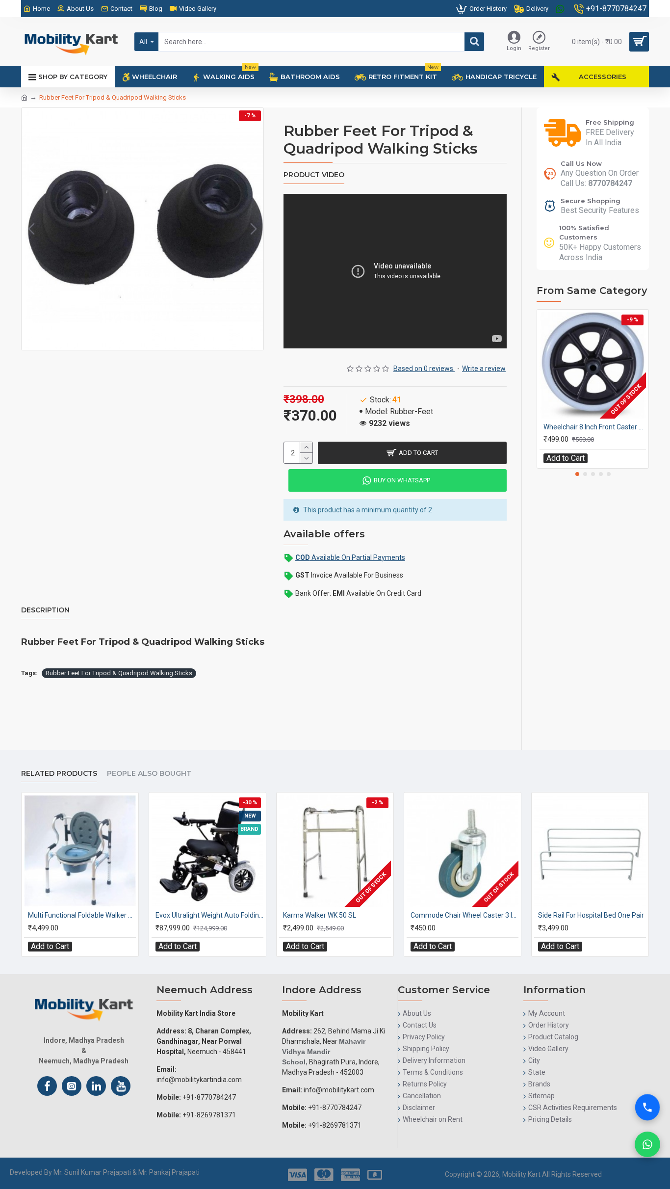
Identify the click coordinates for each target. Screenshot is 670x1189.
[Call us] (647, 1112)
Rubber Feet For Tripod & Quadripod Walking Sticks (119, 673)
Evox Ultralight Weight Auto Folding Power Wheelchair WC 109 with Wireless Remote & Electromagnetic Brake (209, 915)
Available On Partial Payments (350, 557)
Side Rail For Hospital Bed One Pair (591, 915)
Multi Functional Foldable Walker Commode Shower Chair (82, 915)
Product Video (313, 175)
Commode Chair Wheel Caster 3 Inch (464, 915)
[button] (31, 229)
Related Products (59, 773)
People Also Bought (149, 773)
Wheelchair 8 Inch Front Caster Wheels (594, 427)
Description (45, 610)
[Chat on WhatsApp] (647, 1144)
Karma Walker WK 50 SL (319, 915)
